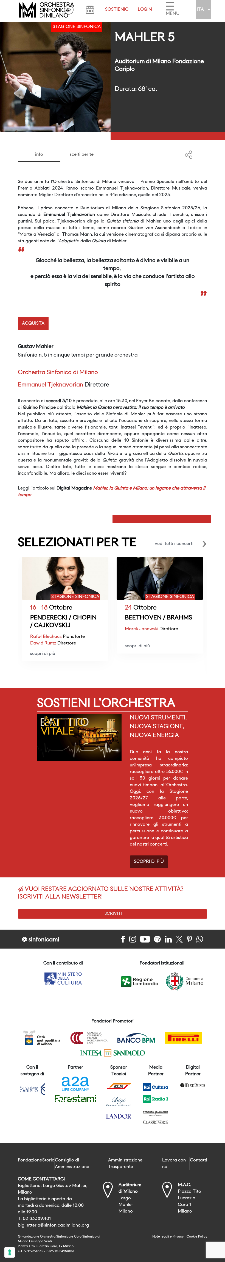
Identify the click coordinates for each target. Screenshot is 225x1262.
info (39, 154)
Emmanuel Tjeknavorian (50, 385)
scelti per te (82, 154)
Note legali (160, 1236)
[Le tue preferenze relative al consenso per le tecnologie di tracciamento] (9, 1252)
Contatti (198, 1160)
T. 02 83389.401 (34, 1219)
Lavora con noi (174, 1163)
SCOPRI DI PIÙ (149, 862)
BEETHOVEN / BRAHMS (158, 618)
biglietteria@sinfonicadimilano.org (53, 1225)
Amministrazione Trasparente (125, 1163)
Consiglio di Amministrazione (72, 1163)
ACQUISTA (33, 323)
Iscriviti (112, 914)
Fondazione (30, 1160)
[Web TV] (69, 10)
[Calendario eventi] (90, 9)
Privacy (178, 1236)
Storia (48, 1160)
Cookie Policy (197, 1236)
